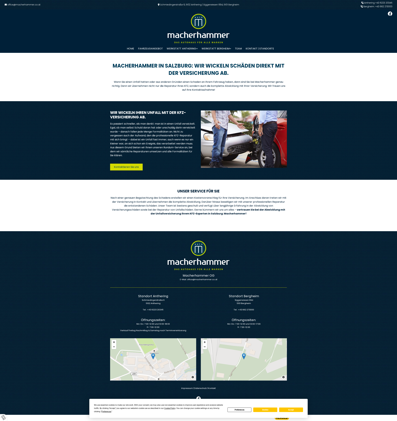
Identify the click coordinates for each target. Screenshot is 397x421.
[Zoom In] (114, 342)
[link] (180, 48)
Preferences (239, 410)
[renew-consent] (3, 417)
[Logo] (198, 28)
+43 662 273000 (383, 6)
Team (238, 48)
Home (130, 48)
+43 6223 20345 (383, 2)
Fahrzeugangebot (150, 48)
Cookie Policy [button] (169, 408)
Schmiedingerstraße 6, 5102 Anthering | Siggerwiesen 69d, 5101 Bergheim (199, 4)
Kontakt (212, 388)
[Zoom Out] (114, 346)
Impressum (187, 388)
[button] (126, 167)
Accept (291, 410)
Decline (265, 410)
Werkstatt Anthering (181, 48)
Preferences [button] (106, 411)
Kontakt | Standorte (260, 48)
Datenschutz (200, 388)
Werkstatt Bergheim (215, 48)
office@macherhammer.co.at (23, 4)
